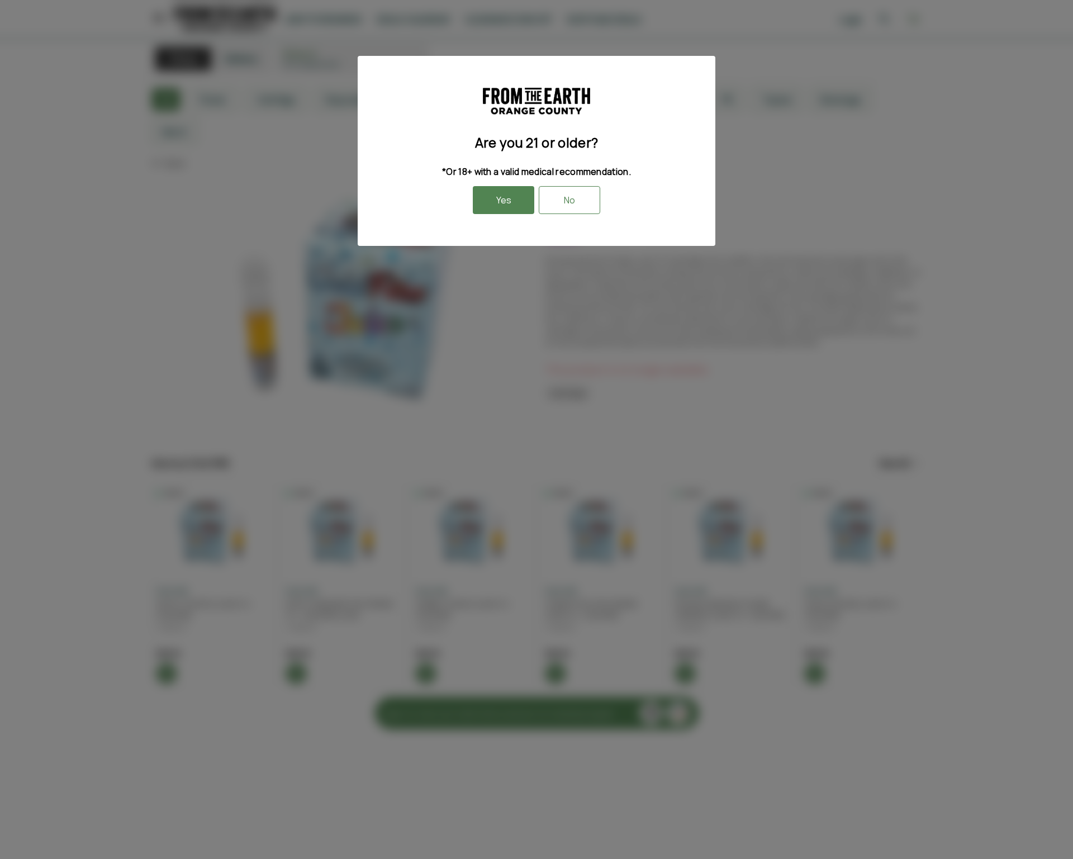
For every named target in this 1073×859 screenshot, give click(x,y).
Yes (503, 200)
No (569, 200)
